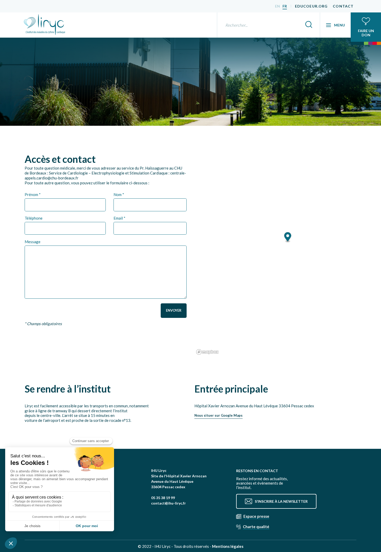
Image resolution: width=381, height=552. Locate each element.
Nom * (119, 194)
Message (32, 241)
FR (285, 6)
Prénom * (33, 194)
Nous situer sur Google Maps (218, 415)
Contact (343, 6)
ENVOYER (173, 310)
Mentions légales (227, 546)
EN (277, 6)
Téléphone (34, 218)
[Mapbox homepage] (207, 352)
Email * (119, 218)
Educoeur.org (311, 6)
